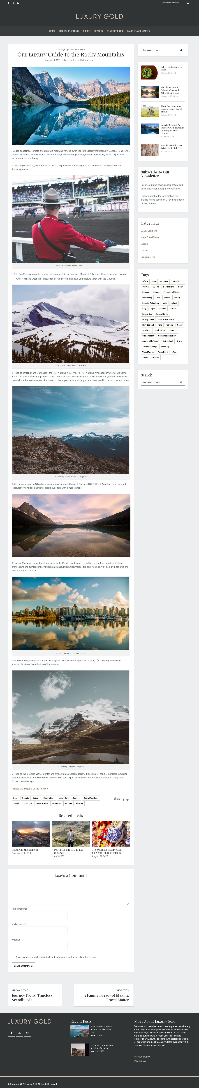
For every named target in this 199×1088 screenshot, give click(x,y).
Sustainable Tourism (167, 336)
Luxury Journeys (69, 31)
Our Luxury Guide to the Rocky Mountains (70, 54)
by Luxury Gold (70, 60)
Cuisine (86, 31)
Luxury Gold (64, 798)
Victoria (68, 803)
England (145, 292)
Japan (152, 309)
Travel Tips (27, 803)
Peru (160, 325)
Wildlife (156, 358)
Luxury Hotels (162, 314)
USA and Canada (78, 49)
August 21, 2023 (100, 856)
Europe (156, 292)
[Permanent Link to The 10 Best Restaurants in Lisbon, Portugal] (79, 1055)
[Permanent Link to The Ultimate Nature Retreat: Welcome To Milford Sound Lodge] (150, 97)
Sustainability (148, 336)
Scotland (146, 330)
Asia (154, 281)
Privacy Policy (142, 1056)
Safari (180, 325)
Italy (144, 309)
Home (52, 31)
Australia (164, 281)
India (165, 303)
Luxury (173, 309)
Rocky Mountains (91, 798)
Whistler (79, 803)
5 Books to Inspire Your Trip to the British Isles (172, 146)
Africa (145, 281)
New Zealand (148, 325)
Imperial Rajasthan (150, 303)
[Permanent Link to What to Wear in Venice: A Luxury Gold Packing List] (79, 1036)
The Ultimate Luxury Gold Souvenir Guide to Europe (107, 851)
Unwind (98, 31)
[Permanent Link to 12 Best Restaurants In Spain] (150, 78)
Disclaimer (140, 1061)
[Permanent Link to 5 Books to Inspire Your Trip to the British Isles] (150, 155)
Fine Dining (147, 298)
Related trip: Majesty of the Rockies (30, 788)
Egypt (180, 287)
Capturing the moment (25, 849)
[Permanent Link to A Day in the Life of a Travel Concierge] (71, 845)
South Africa (159, 330)
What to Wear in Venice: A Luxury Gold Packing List (101, 1029)
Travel (16, 803)
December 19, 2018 (21, 853)
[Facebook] (10, 3)
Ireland (174, 303)
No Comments (86, 60)
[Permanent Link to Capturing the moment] (31, 845)
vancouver (56, 803)
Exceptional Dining (172, 292)
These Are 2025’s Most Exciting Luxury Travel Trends (171, 109)
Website (16, 939)
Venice (145, 358)
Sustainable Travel (150, 341)
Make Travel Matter (138, 31)
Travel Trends (42, 803)
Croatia (145, 287)
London (163, 309)
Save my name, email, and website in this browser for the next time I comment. (56, 957)
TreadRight (163, 352)
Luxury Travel (148, 319)
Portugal (169, 325)
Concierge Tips (115, 31)
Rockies (76, 798)
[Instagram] (19, 3)
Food (158, 298)
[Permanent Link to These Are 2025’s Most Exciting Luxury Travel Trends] (150, 116)
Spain (171, 330)
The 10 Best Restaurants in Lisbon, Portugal (102, 1046)
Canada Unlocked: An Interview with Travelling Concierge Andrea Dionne (172, 129)
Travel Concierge (149, 347)
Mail (19, 924)
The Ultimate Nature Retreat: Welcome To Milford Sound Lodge (170, 90)
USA (174, 352)
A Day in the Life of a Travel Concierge (67, 851)
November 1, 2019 (52, 60)
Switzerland (168, 341)
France (167, 298)
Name (20, 908)
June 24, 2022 (59, 856)
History (177, 298)
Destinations (49, 798)
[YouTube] (15, 3)
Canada (25, 798)
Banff (15, 798)
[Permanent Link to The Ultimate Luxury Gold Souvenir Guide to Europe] (111, 845)
